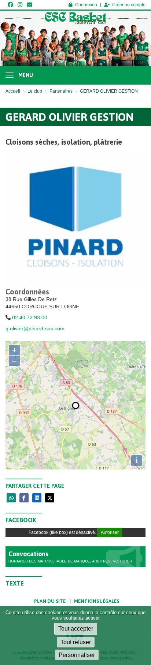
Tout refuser (75, 642)
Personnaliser (77, 655)
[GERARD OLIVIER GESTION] (75, 218)
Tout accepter (75, 628)
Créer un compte (129, 4)
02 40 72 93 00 (29, 317)
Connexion (86, 4)
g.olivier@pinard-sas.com (35, 328)
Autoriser (110, 532)
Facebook (20, 520)
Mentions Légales (96, 601)
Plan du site (50, 601)
